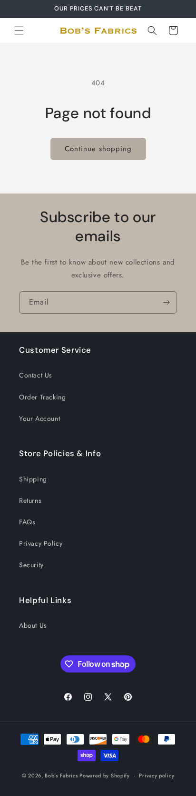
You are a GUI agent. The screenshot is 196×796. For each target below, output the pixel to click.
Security (31, 565)
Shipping (33, 479)
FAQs (27, 522)
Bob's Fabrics (61, 775)
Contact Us (35, 375)
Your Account (39, 418)
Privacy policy (156, 775)
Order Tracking (42, 397)
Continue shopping (98, 148)
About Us (33, 625)
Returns (30, 500)
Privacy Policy (40, 543)
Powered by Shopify (104, 775)
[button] (19, 30)
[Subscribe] (166, 302)
